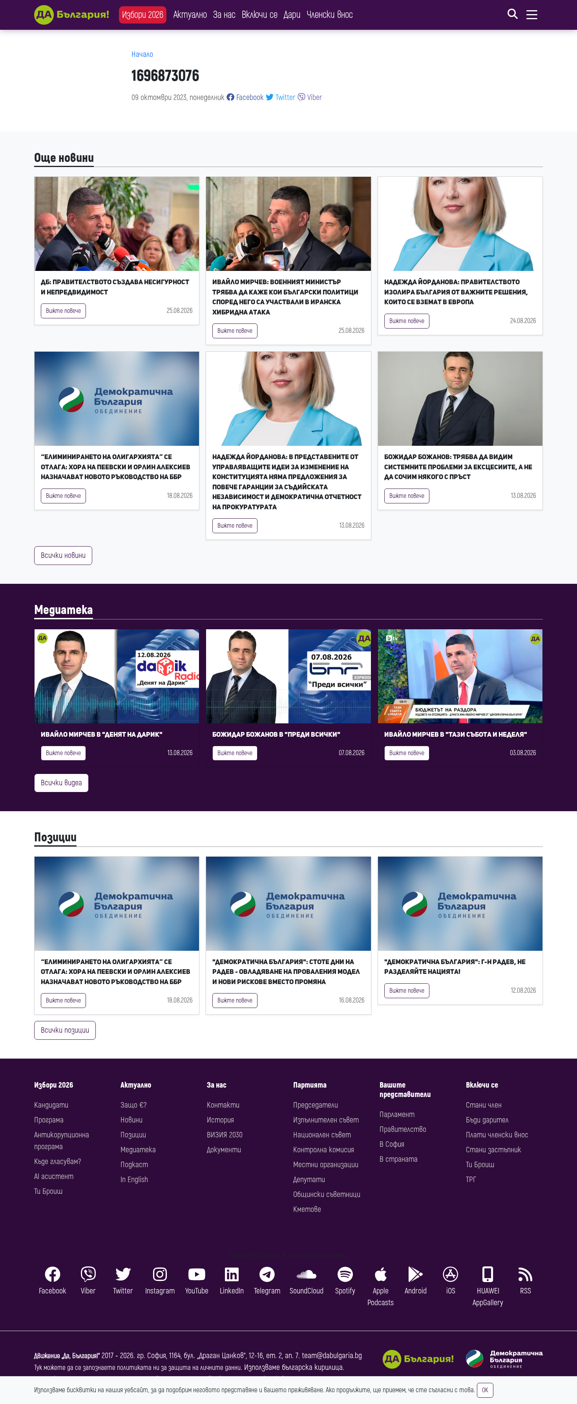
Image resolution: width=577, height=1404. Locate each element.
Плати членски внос (497, 1135)
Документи (224, 1150)
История (220, 1120)
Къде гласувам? (57, 1161)
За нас (224, 14)
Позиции (55, 837)
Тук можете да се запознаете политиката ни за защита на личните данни (137, 1368)
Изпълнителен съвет (326, 1120)
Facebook (249, 97)
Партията (310, 1085)
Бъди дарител (487, 1120)
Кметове (307, 1209)
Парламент (397, 1114)
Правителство (403, 1129)
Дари (292, 14)
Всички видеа (61, 783)
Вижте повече (63, 311)
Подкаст (134, 1165)
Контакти (223, 1105)
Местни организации (325, 1165)
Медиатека (63, 610)
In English (134, 1179)
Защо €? (133, 1105)
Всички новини (63, 555)
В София (392, 1144)
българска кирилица (312, 1367)
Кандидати (51, 1105)
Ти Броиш (48, 1191)
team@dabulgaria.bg (332, 1355)
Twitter (285, 97)
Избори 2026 (142, 14)
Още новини (64, 158)
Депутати (309, 1179)
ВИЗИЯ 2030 (225, 1135)
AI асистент (53, 1176)
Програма (49, 1120)
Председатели (315, 1105)
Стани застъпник (493, 1150)
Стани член (484, 1105)
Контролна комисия (323, 1150)
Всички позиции (65, 1030)
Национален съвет (322, 1135)
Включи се (260, 14)
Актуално (190, 14)
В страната (399, 1159)
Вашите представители (405, 1089)
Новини (131, 1120)
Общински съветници (326, 1194)
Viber (313, 97)
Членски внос (330, 14)
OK (485, 1390)
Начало (142, 54)
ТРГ (471, 1179)
